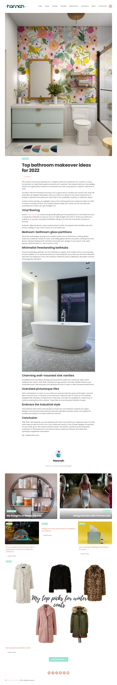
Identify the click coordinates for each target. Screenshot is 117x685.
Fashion (54, 6)
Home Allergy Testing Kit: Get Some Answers (94, 548)
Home (40, 6)
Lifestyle (44, 523)
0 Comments (27, 176)
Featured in (85, 6)
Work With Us (73, 6)
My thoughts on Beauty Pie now (24, 515)
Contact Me (102, 6)
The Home (63, 6)
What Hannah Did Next (13, 680)
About (93, 6)
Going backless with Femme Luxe (91, 515)
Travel (47, 6)
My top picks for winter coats (18, 648)
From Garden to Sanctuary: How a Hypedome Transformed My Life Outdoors (20, 549)
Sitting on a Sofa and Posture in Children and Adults (58, 529)
